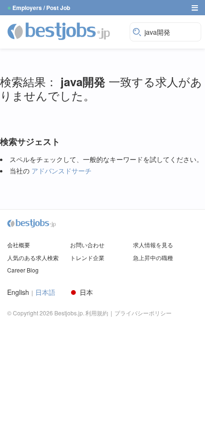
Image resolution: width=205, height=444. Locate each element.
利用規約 (96, 313)
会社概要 (18, 245)
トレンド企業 (87, 257)
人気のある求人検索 (33, 257)
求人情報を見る (153, 245)
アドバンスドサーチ (61, 170)
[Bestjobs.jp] (66, 31)
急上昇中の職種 (153, 257)
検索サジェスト (30, 142)
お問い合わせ (87, 245)
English (18, 292)
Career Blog (23, 270)
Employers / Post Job (41, 7)
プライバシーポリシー (143, 313)
